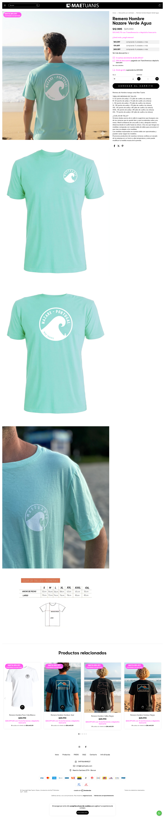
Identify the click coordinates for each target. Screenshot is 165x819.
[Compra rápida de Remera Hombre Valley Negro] (102, 708)
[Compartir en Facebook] (114, 146)
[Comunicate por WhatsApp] (159, 813)
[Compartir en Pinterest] (122, 146)
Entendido (82, 812)
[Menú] (5, 5)
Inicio (114, 13)
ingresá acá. (87, 795)
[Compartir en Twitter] (118, 146)
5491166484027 (84, 762)
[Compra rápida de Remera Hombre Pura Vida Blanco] (22, 707)
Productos (66, 755)
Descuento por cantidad (126, 13)
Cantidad (139, 75)
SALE (84, 755)
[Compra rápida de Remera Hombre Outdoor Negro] (142, 707)
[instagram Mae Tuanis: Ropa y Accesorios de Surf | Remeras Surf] (79, 747)
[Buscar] (37, 5)
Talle (114, 75)
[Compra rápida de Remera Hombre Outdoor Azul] (62, 707)
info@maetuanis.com (84, 766)
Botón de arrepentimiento (104, 795)
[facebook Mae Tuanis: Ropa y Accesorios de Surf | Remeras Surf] (86, 747)
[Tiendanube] (83, 791)
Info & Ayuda (105, 755)
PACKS (76, 755)
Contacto (93, 755)
